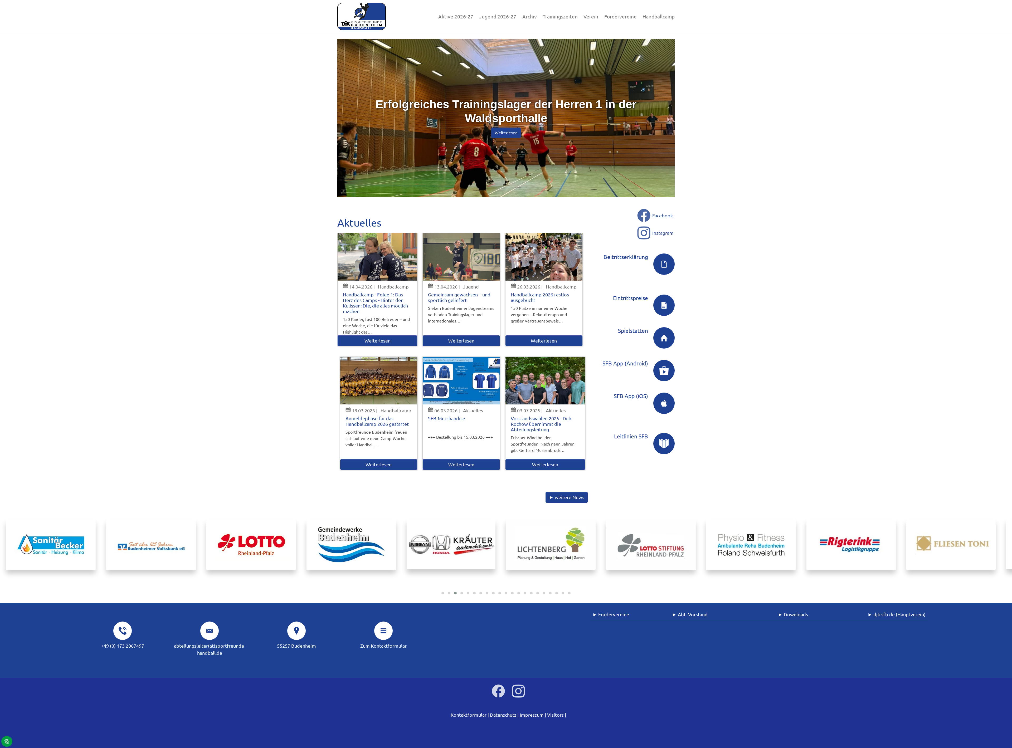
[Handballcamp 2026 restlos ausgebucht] (544, 257)
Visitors (555, 714)
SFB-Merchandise (446, 418)
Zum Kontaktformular (383, 645)
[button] (443, 593)
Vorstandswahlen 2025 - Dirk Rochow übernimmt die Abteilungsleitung (541, 423)
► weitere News (566, 497)
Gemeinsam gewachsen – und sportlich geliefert (459, 297)
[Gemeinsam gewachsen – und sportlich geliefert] (461, 257)
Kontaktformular (468, 714)
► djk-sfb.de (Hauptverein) (897, 614)
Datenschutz (503, 714)
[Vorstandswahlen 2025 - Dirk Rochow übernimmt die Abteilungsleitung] (545, 380)
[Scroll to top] (1000, 736)
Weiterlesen (377, 340)
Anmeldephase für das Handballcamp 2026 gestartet (377, 421)
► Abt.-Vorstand (690, 614)
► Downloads (793, 614)
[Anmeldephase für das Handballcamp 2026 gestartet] (378, 380)
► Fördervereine (610, 614)
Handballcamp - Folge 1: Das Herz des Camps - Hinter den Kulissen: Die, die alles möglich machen (375, 303)
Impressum (532, 714)
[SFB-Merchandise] (461, 380)
